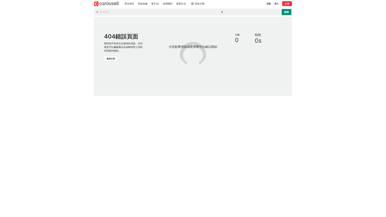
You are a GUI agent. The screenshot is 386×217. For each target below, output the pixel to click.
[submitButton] (286, 12)
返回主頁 (111, 58)
